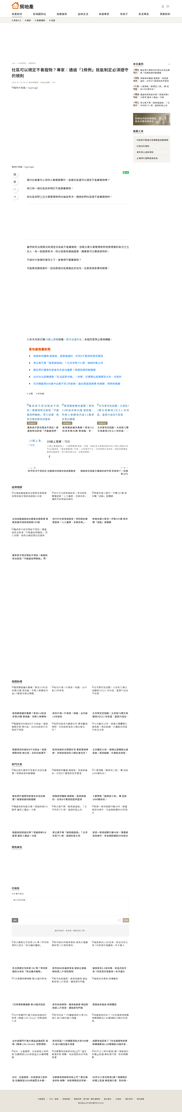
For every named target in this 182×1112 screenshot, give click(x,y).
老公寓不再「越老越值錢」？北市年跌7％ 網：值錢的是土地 (68, 363)
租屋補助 (41, 20)
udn (13, 63)
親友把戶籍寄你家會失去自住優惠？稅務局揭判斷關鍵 (64, 369)
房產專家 (104, 14)
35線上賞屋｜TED (47, 82)
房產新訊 (17, 14)
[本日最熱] (169, 64)
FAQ (51, 1099)
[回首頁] (22, 5)
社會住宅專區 (143, 146)
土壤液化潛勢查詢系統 (147, 158)
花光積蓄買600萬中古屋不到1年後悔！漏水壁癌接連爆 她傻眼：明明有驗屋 (76, 383)
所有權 (41, 393)
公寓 (31, 393)
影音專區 (144, 14)
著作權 (86, 1099)
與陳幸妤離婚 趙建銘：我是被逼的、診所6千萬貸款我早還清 (68, 356)
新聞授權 (66, 1099)
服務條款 (77, 1099)
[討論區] (15, 189)
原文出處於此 (74, 339)
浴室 (53, 20)
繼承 (29, 20)
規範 (15, 920)
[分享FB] (15, 174)
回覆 (126, 920)
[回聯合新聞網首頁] (15, 5)
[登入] (162, 6)
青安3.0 (17, 20)
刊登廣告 (41, 1099)
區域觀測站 (39, 14)
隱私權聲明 (95, 1099)
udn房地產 (22, 63)
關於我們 (129, 1099)
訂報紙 (118, 1099)
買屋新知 (165, 14)
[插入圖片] (119, 920)
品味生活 (83, 14)
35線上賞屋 (51, 339)
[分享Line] (15, 182)
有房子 (124, 14)
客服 (56, 1099)
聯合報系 (108, 1099)
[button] (167, 6)
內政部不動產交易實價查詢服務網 (152, 139)
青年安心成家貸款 (145, 152)
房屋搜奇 (62, 14)
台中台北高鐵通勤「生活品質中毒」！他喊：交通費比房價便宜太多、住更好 (77, 376)
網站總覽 (140, 1099)
